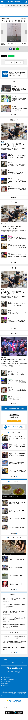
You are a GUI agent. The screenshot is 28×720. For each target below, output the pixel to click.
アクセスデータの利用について (8, 681)
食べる (7, 5)
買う (18, 5)
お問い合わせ (5, 683)
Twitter (14, 671)
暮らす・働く (22, 5)
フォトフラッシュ (5, 18)
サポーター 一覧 (14, 420)
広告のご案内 (5, 685)
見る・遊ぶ (13, 5)
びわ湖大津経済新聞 (14, 2)
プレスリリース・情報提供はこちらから (10, 679)
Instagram (18, 671)
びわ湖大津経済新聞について (8, 677)
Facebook (10, 671)
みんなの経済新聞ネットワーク (14, 701)
